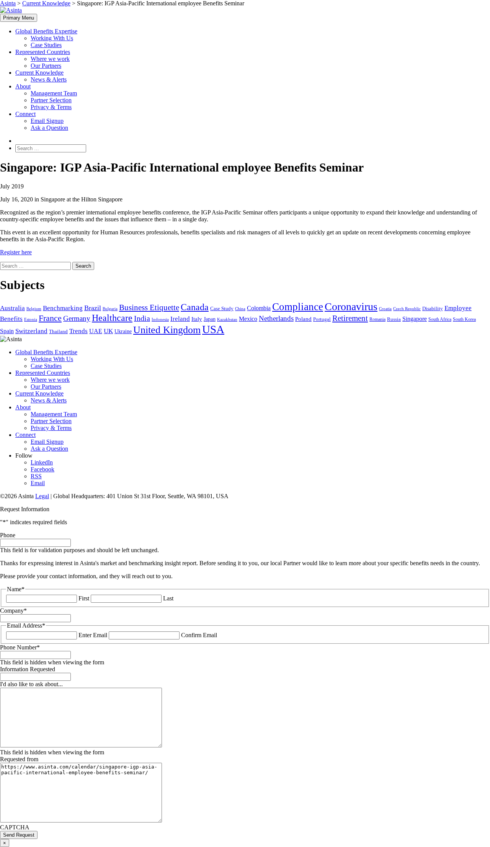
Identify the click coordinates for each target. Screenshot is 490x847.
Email (38, 483)
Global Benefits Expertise (46, 31)
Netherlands (276, 318)
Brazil (92, 308)
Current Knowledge (39, 72)
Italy (196, 319)
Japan (210, 319)
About (23, 86)
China (240, 309)
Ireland (180, 318)
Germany (76, 318)
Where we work (50, 59)
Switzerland (31, 331)
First (83, 598)
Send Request (18, 835)
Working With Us (52, 38)
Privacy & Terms (51, 107)
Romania (377, 319)
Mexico (248, 319)
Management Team (54, 93)
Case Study (222, 308)
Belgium (33, 308)
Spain (7, 331)
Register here (16, 252)
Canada (195, 307)
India (142, 318)
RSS (36, 476)
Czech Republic (407, 309)
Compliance (297, 306)
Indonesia (160, 319)
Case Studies (46, 45)
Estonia (30, 319)
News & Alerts (49, 79)
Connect (25, 114)
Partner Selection (51, 100)
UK (108, 331)
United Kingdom (167, 329)
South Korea (464, 319)
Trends (78, 331)
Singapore (414, 319)
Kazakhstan (227, 319)
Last (168, 598)
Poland (303, 319)
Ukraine (123, 331)
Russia (394, 319)
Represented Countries (42, 52)
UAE (95, 331)
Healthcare (112, 318)
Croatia (385, 308)
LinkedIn (42, 462)
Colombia (259, 308)
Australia (12, 308)
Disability (432, 308)
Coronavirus (351, 306)
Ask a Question (49, 127)
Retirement (350, 318)
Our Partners (46, 65)
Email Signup (47, 121)
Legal (42, 496)
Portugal (322, 319)
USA (213, 329)
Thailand (58, 331)
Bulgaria (110, 309)
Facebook (42, 469)
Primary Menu (18, 18)
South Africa (439, 319)
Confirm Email (199, 635)
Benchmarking (63, 308)
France (50, 318)
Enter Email (92, 635)
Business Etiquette (149, 307)
